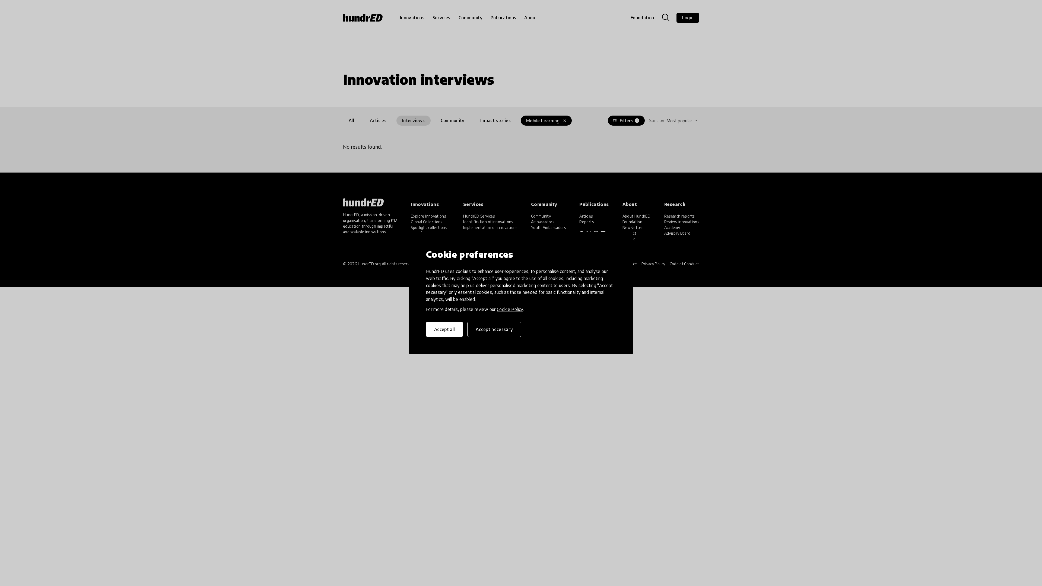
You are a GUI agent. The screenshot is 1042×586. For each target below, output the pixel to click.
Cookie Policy (510, 309)
